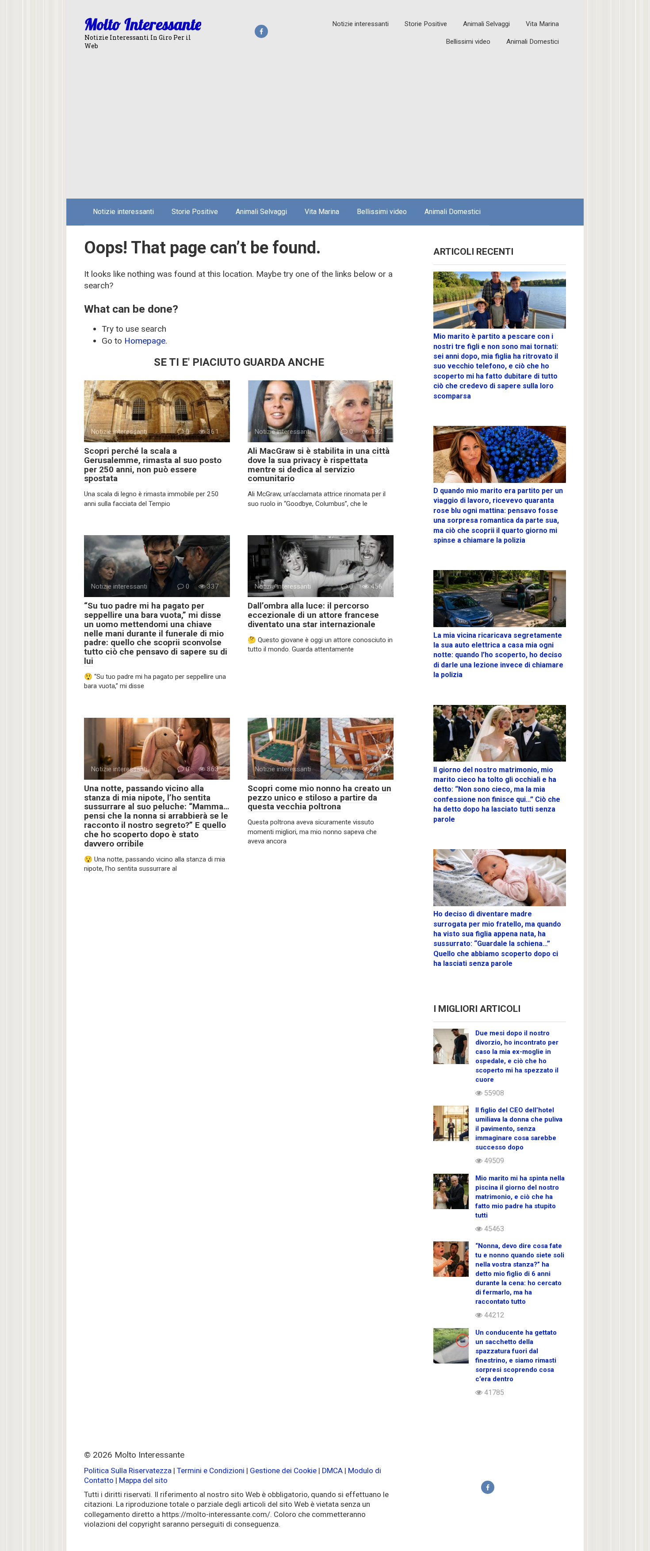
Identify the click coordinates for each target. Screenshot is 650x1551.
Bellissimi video (468, 42)
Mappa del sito (143, 1480)
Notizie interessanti (360, 24)
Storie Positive (426, 24)
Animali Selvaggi (486, 24)
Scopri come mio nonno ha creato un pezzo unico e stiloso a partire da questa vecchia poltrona (319, 797)
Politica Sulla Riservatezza (128, 1470)
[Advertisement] (325, 126)
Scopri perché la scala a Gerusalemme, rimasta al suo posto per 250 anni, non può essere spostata (153, 465)
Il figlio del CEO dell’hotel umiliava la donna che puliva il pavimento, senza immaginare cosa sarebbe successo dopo (518, 1128)
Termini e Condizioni (211, 1470)
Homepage (144, 341)
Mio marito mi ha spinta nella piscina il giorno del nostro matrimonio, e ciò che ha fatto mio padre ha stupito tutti (520, 1196)
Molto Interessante (142, 24)
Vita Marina (542, 24)
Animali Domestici (532, 42)
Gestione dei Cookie (283, 1470)
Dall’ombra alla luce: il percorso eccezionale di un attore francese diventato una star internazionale (313, 615)
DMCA (332, 1470)
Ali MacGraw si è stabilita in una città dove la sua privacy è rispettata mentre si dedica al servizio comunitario (319, 465)
